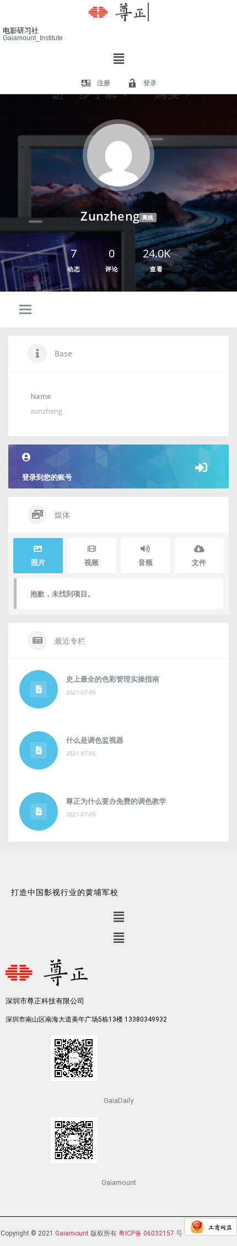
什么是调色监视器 (94, 740)
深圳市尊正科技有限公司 (45, 1001)
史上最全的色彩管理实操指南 (112, 679)
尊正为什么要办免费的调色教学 (116, 801)
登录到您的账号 (47, 477)
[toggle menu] (25, 310)
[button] (118, 58)
